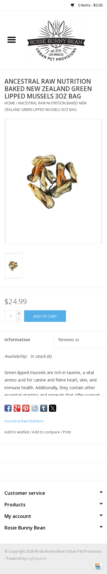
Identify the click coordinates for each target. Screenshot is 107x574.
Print (67, 432)
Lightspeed (37, 558)
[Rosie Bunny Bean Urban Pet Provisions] (65, 40)
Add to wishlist (17, 432)
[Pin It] (25, 408)
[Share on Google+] (17, 408)
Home (9, 103)
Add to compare (46, 432)
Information (17, 339)
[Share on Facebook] (8, 408)
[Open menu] (11, 39)
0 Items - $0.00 (90, 5)
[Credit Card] (96, 565)
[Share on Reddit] (34, 408)
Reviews (68, 339)
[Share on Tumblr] (43, 408)
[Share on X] (52, 408)
